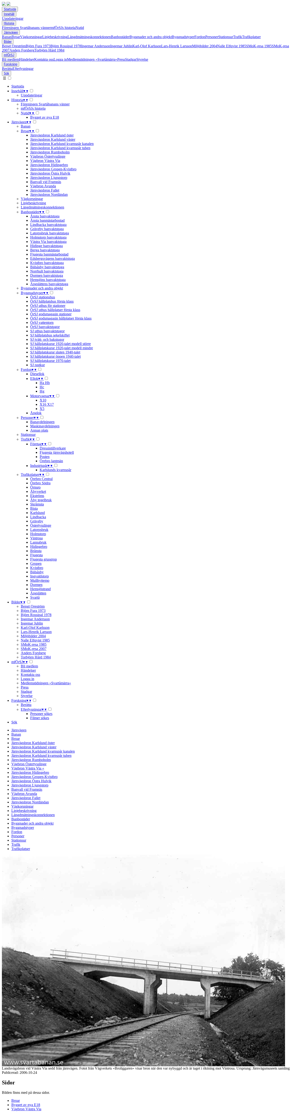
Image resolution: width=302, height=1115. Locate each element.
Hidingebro (38, 547)
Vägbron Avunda (43, 186)
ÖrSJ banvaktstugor (45, 327)
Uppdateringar (12, 18)
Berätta (7, 69)
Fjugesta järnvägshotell (57, 452)
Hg (42, 391)
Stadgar (130, 59)
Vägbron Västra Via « (27, 768)
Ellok (36, 379)
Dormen (36, 585)
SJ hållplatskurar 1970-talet (50, 361)
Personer (211, 37)
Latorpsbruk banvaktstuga (49, 233)
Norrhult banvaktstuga (46, 271)
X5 (42, 409)
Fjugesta (36, 555)
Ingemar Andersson (95, 46)
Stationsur (225, 37)
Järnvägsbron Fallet (44, 190)
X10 (43, 400)
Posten (45, 457)
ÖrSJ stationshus (42, 297)
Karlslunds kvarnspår (55, 470)
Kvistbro (36, 568)
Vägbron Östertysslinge (47, 156)
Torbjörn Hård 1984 (49, 50)
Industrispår (41, 466)
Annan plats (39, 430)
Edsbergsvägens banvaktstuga (52, 259)
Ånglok (36, 413)
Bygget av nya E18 (44, 117)
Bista (34, 508)
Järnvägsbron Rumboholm (50, 152)
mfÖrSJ (9, 55)
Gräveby (36, 521)
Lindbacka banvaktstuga (48, 225)
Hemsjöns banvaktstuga (48, 280)
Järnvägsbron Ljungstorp (48, 178)
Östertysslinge (40, 525)
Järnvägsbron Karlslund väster (52, 139)
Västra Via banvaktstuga (48, 242)
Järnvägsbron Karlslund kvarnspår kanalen (62, 144)
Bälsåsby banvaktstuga (47, 267)
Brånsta (36, 551)
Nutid (80, 28)
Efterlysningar (23, 69)
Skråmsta (37, 504)
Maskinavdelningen (44, 426)
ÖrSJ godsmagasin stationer (50, 314)
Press (121, 59)
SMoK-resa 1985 (259, 46)
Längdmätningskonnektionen (89, 37)
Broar (16, 37)
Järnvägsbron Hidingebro (49, 165)
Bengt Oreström (14, 46)
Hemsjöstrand (40, 589)
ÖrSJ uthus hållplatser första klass (55, 310)
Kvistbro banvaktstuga (47, 263)
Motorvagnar (42, 396)
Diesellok (37, 374)
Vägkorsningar (31, 37)
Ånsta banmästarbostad (47, 220)
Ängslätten (38, 593)
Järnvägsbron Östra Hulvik (50, 173)
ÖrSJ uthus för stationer (47, 306)
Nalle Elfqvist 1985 (231, 46)
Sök (6, 73)
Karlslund (37, 513)
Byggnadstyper (183, 37)
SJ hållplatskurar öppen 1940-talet (55, 356)
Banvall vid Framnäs (45, 182)
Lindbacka (38, 517)
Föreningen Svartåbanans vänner (26, 28)
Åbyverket (38, 491)
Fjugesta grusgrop (43, 559)
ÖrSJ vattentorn (42, 323)
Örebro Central (41, 479)
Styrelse (142, 59)
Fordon (199, 37)
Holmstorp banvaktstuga (48, 237)
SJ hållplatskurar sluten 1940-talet (55, 352)
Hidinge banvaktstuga (46, 246)
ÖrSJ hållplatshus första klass (52, 301)
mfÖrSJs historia (63, 28)
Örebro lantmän (51, 461)
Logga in (60, 59)
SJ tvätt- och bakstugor (47, 339)
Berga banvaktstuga (45, 250)
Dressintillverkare (53, 448)
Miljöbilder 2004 (204, 46)
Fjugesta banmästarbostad (49, 254)
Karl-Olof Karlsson (146, 46)
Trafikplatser (251, 37)
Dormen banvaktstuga (46, 275)
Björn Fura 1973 (38, 46)
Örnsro (35, 487)
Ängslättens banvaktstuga (49, 284)
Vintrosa (36, 538)
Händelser (26, 59)
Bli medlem (10, 59)
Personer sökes (41, 714)
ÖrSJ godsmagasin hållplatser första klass (61, 318)
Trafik (237, 37)
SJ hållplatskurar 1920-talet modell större (60, 344)
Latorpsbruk (39, 530)
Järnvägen (11, 32)
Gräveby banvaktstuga (47, 229)
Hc (42, 387)
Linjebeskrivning (54, 37)
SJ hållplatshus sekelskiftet (50, 335)
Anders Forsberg (21, 50)
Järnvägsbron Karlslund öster (52, 135)
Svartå (35, 597)
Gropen (36, 564)
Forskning (10, 64)
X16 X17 (47, 404)
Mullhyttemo (39, 580)
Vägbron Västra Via (45, 161)
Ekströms (37, 496)
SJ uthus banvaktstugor (47, 331)
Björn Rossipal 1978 (65, 46)
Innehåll (9, 14)
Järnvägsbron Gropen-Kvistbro (53, 169)
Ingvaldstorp (39, 576)
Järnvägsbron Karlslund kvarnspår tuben (60, 148)
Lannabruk (38, 542)
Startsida (10, 9)
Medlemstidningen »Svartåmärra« (92, 59)
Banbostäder (120, 37)
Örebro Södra (40, 483)
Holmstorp (38, 534)
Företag (38, 444)
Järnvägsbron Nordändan (49, 195)
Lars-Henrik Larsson (176, 46)
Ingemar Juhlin (121, 46)
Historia (9, 23)
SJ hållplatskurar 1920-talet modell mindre (61, 348)
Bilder (8, 41)
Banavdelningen (42, 422)
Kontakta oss (44, 59)
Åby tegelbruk (41, 500)
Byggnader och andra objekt (151, 37)
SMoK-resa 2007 (33, 649)
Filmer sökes (39, 718)
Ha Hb (45, 383)
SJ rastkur (37, 365)
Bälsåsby (37, 572)
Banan (7, 37)
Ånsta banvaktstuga (44, 216)
